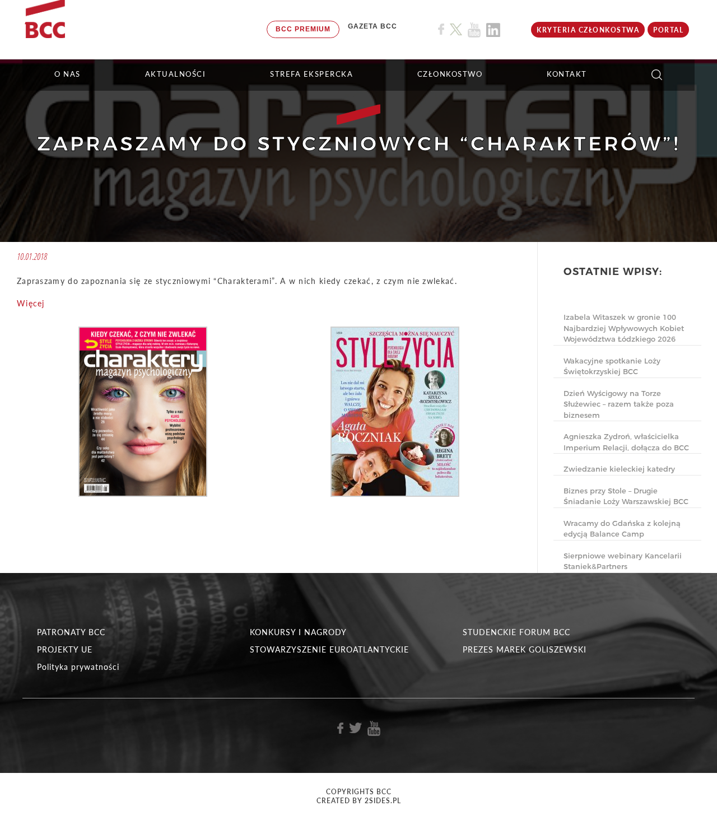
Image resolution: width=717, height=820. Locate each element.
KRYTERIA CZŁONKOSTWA (588, 30)
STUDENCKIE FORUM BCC (516, 632)
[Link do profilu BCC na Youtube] (474, 30)
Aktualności (175, 73)
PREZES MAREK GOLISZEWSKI (524, 649)
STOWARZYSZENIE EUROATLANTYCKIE (329, 649)
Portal (668, 30)
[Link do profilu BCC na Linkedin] (493, 30)
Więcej (31, 303)
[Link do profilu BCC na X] (456, 30)
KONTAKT (567, 73)
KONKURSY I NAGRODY (298, 632)
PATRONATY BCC (71, 632)
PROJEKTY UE (64, 649)
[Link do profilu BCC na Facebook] (441, 29)
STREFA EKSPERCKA (311, 73)
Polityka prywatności (78, 667)
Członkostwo (450, 73)
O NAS (67, 73)
